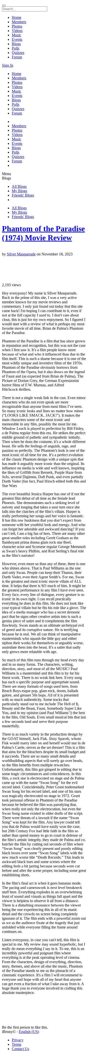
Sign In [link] (7, 65)
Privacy (17, 1040)
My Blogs (19, 191)
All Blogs (19, 186)
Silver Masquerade (21, 254)
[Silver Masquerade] (44, 250)
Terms (16, 1044)
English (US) (29, 1032)
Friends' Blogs (23, 195)
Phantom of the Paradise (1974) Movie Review (43, 233)
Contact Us (20, 1049)
